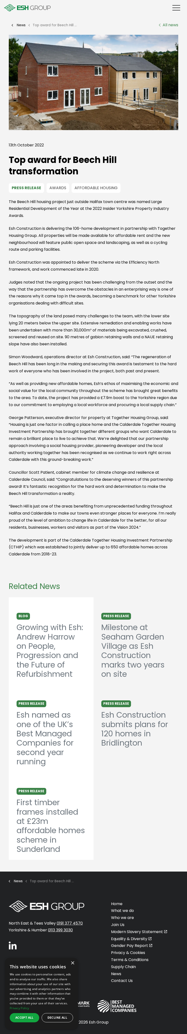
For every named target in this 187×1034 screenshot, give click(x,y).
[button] (93, 82)
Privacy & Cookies (128, 952)
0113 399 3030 (60, 930)
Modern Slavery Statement (137, 932)
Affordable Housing (96, 188)
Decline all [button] (57, 1018)
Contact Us (122, 980)
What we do (122, 910)
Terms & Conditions (130, 960)
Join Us (117, 924)
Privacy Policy (19, 1008)
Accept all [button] (24, 1018)
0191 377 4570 (70, 923)
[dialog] (41, 993)
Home (116, 904)
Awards (57, 188)
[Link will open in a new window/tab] (13, 945)
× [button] (72, 963)
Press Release (26, 188)
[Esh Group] (27, 7)
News (116, 974)
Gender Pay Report (129, 945)
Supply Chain (123, 967)
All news (170, 25)
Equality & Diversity (129, 939)
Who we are (122, 917)
